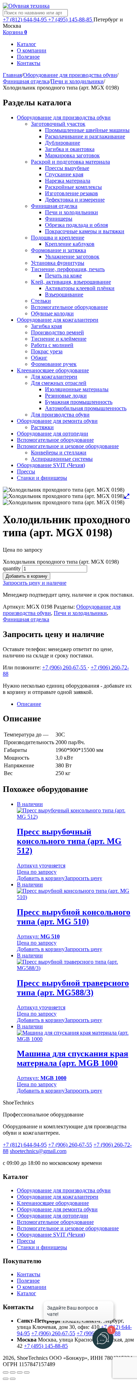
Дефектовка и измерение (75, 200)
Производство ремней (57, 332)
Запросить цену (83, 878)
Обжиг (39, 358)
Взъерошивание (64, 294)
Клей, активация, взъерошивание (71, 282)
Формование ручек (54, 364)
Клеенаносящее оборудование (53, 370)
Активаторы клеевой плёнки (80, 288)
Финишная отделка (26, 81)
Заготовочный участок (58, 124)
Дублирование (62, 143)
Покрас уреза (47, 351)
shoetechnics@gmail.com (38, 1151)
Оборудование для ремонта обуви (57, 421)
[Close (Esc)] (5, 1372)
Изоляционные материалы (77, 389)
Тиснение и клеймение (58, 339)
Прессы (26, 471)
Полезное (28, 57)
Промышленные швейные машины (87, 130)
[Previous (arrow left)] (5, 1379)
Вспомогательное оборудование (69, 307)
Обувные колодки (52, 313)
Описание (29, 704)
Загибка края (46, 326)
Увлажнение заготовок (72, 257)
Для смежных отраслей (58, 383)
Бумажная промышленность (78, 402)
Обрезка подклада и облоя (76, 225)
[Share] (12, 1372)
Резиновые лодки (66, 396)
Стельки (41, 301)
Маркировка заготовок (72, 155)
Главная (12, 75)
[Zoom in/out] (27, 1372)
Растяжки (42, 427)
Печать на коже (63, 275)
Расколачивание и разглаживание (85, 136)
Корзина (15, 32)
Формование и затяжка (58, 250)
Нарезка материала (67, 181)
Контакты (28, 63)
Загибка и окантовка (69, 149)
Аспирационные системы (62, 459)
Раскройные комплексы (73, 187)
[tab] (75, 704)
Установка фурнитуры (57, 263)
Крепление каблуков (69, 244)
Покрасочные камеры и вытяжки (84, 231)
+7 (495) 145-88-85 (70, 19)
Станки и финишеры (42, 478)
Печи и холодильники (77, 81)
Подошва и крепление (57, 238)
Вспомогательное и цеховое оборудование (68, 446)
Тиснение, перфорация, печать (68, 269)
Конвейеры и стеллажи (58, 452)
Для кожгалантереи (54, 377)
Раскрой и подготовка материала (70, 162)
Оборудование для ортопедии (52, 434)
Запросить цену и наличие (34, 583)
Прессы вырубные (67, 168)
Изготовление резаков (71, 193)
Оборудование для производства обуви (70, 75)
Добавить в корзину (26, 576)
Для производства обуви (60, 415)
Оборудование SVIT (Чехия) (51, 465)
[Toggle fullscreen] (19, 1372)
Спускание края (64, 174)
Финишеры (58, 219)
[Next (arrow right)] (12, 1379)
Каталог (26, 44)
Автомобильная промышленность (85, 408)
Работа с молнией (52, 345)
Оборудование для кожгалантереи (57, 320)
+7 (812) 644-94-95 (25, 19)
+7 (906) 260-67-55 (64, 667)
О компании (31, 50)
